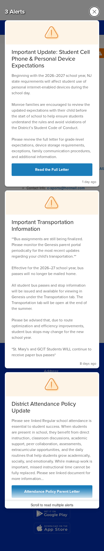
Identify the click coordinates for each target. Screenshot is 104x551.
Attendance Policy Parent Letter (52, 491)
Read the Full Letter (52, 169)
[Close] (94, 11)
